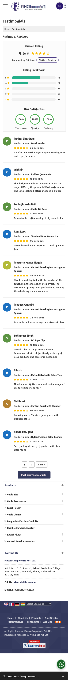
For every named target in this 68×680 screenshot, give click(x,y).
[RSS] (58, 621)
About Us (23, 617)
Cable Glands (14, 514)
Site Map (47, 621)
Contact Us (33, 621)
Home (7, 29)
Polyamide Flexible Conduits (22, 521)
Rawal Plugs (14, 534)
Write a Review (47, 59)
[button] (25, 582)
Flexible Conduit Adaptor (20, 527)
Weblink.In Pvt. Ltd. (39, 635)
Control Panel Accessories (21, 541)
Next (41, 464)
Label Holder (14, 507)
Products (10, 485)
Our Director (51, 617)
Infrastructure (15, 621)
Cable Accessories (16, 501)
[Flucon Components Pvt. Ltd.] (28, 6)
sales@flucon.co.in (23, 589)
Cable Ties (12, 494)
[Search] (59, 6)
